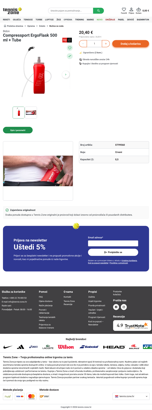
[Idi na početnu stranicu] (12, 10)
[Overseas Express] (44, 396)
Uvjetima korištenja (129, 261)
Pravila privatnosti (96, 305)
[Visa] (20, 396)
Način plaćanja (46, 305)
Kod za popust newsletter (98, 263)
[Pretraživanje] (98, 11)
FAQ (41, 297)
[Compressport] (67, 40)
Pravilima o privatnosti (119, 263)
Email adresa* (95, 237)
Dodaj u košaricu (131, 43)
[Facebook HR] (116, 307)
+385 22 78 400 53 (21, 2)
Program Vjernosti (96, 317)
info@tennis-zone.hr (17, 302)
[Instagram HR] (124, 307)
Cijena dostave (45, 301)
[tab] (18, 130)
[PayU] (8, 396)
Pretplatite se (115, 252)
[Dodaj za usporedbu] (70, 56)
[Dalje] (65, 74)
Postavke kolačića (116, 293)
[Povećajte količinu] (106, 43)
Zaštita (91, 297)
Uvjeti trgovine (94, 301)
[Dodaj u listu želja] (70, 48)
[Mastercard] (31, 396)
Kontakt (67, 297)
